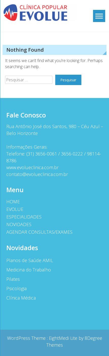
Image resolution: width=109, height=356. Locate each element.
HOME (13, 202)
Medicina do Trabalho (28, 269)
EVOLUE (14, 209)
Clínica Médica (21, 297)
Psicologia (16, 288)
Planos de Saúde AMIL (29, 260)
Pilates (13, 279)
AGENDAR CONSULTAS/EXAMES (39, 232)
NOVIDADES (18, 224)
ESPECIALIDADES (24, 217)
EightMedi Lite (64, 338)
